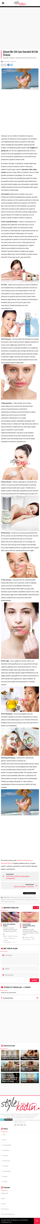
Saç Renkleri (7, 1171)
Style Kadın (6, 1161)
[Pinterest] (21, 1125)
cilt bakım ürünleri (27, 897)
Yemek (5, 1181)
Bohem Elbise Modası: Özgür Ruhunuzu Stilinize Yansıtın (29, 1068)
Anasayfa (5, 57)
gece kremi (32, 899)
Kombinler (6, 1150)
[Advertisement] (20, 28)
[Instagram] (24, 1125)
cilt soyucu (9, 899)
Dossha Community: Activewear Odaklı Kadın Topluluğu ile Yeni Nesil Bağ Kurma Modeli (10, 1078)
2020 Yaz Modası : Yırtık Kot (24, 886)
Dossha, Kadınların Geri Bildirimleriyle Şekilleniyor (30, 1057)
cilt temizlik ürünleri (18, 899)
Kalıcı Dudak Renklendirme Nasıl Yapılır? (9, 925)
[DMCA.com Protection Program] (6, 1120)
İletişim (3, 1204)
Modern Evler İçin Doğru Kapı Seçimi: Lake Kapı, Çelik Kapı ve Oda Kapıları (10, 1056)
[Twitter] (18, 1125)
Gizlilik (3, 1198)
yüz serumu (11, 901)
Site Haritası (5, 1209)
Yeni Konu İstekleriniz (7, 1214)
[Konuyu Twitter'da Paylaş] (11, 65)
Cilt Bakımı (12, 57)
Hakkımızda (4, 1193)
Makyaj (13, 937)
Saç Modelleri (7, 1145)
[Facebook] (15, 1125)
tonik (6, 901)
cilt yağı (27, 899)
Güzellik (13, 61)
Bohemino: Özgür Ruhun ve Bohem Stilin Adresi (10, 1069)
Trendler (5, 1166)
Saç (4, 1134)
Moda (4, 1140)
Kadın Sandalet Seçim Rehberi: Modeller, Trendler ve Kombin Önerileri (29, 1078)
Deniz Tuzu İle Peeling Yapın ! (30, 925)
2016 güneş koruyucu (16, 897)
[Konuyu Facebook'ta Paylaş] (8, 65)
